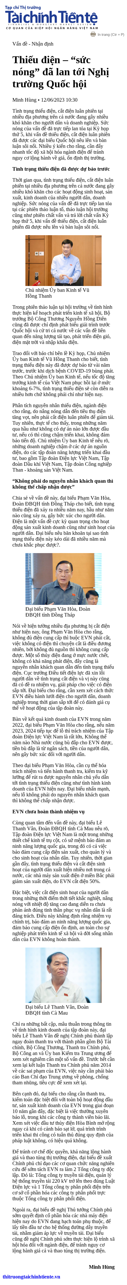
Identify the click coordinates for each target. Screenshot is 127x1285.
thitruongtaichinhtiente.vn (31, 1276)
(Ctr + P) (111, 34)
